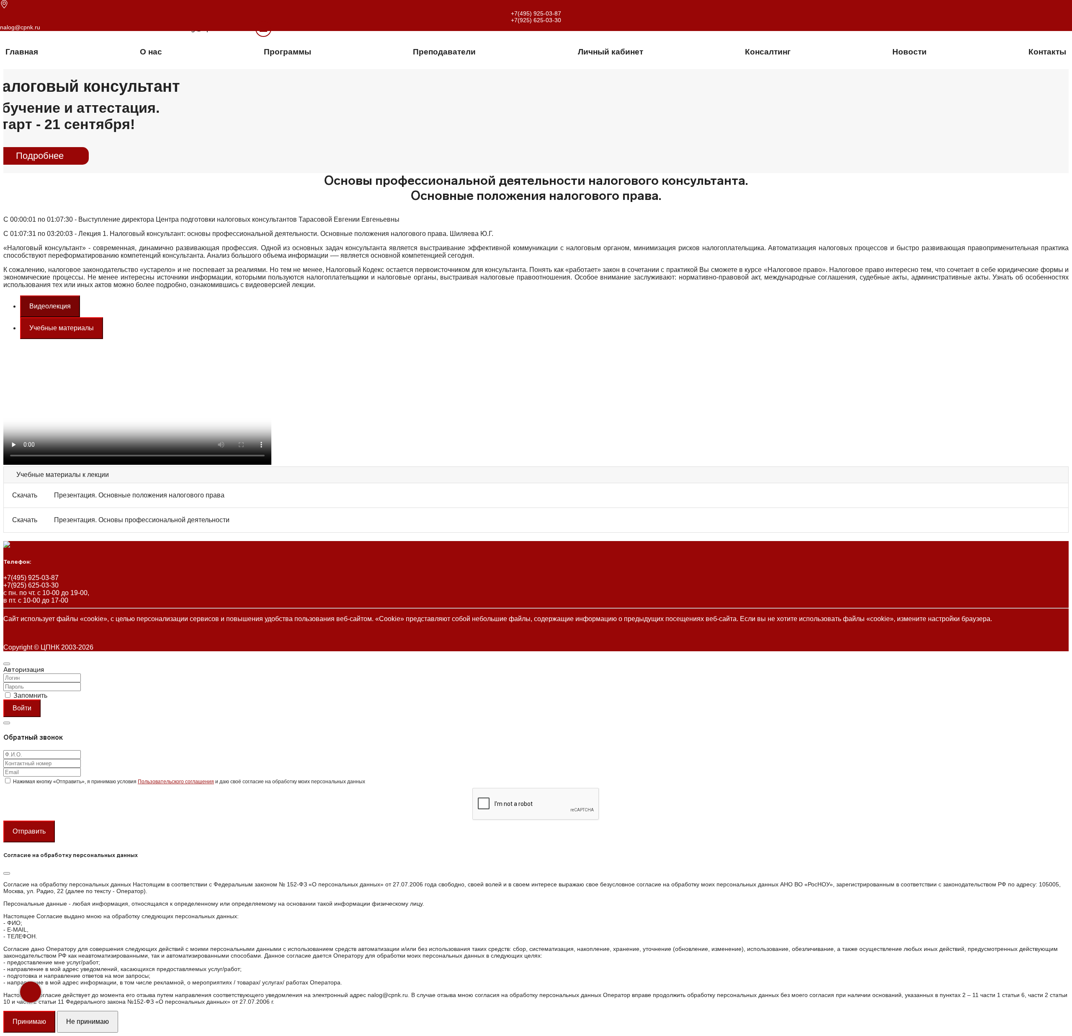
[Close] (6, 664)
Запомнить (30, 695)
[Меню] (263, 29)
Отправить (29, 831)
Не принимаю (87, 1021)
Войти (22, 708)
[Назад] (30, 992)
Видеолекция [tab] (50, 306)
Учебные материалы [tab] (61, 328)
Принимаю (29, 1021)
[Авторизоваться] (252, 28)
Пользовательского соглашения (176, 782)
